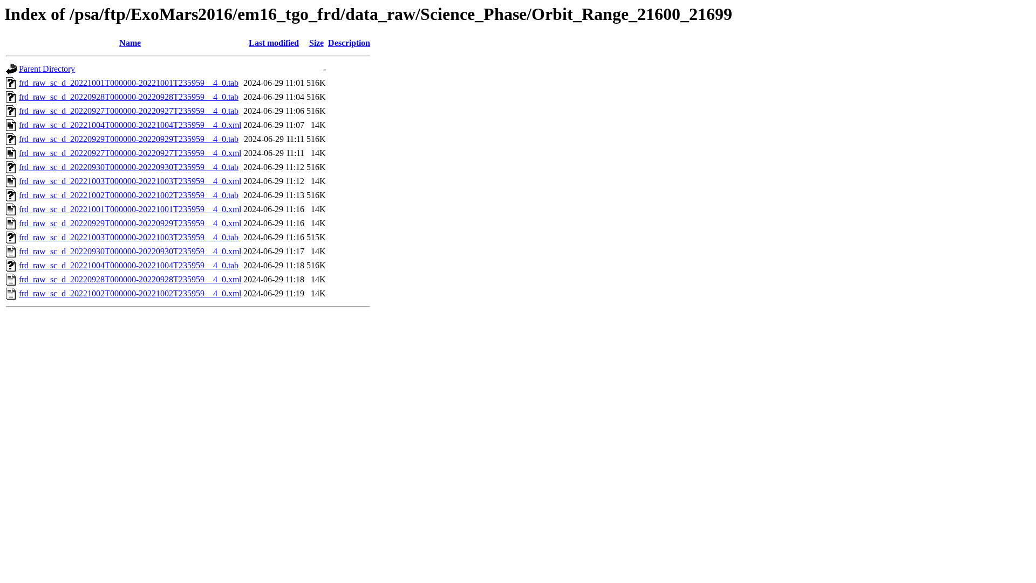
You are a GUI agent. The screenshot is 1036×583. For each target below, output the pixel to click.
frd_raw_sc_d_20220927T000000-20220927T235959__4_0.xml (130, 153)
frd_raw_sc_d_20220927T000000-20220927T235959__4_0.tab (128, 111)
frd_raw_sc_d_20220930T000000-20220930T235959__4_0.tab (128, 167)
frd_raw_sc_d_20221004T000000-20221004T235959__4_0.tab (128, 265)
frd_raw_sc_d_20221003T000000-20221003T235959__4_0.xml (130, 181)
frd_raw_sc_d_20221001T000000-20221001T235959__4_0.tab (128, 82)
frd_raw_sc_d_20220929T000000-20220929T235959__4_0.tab (128, 139)
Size (316, 43)
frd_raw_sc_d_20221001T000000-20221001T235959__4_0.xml (130, 209)
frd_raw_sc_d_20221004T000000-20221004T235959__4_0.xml (130, 125)
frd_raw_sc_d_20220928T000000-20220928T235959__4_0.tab (128, 96)
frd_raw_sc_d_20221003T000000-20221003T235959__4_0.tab (128, 237)
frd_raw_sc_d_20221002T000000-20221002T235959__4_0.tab (128, 195)
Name (130, 43)
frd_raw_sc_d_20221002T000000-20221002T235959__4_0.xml (130, 293)
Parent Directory (47, 68)
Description (349, 43)
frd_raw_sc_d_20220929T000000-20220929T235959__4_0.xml (130, 223)
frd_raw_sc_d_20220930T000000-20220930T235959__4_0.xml (130, 251)
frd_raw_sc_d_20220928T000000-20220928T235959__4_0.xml (130, 279)
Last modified (274, 43)
